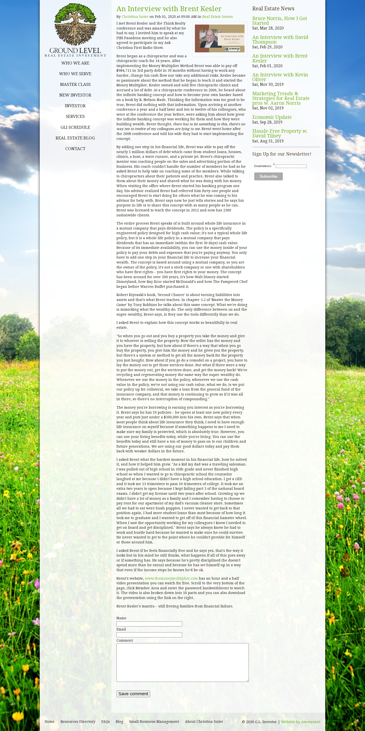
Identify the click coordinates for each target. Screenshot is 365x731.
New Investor (75, 95)
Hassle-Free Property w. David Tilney (280, 133)
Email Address (264, 166)
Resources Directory (78, 722)
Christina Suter (135, 17)
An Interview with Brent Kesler (169, 9)
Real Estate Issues (217, 17)
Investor (75, 105)
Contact (75, 148)
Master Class (75, 84)
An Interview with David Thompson (280, 40)
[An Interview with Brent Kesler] (220, 51)
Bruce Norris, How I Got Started (279, 21)
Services (75, 116)
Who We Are (75, 63)
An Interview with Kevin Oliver (280, 77)
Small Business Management (154, 722)
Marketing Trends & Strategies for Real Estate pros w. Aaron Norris (281, 98)
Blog (119, 722)
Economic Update (272, 117)
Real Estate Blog (75, 137)
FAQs (105, 722)
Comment (124, 640)
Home (50, 722)
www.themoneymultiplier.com (172, 578)
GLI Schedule (75, 127)
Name (121, 618)
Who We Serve (75, 73)
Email (121, 629)
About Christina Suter (204, 722)
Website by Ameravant (300, 722)
